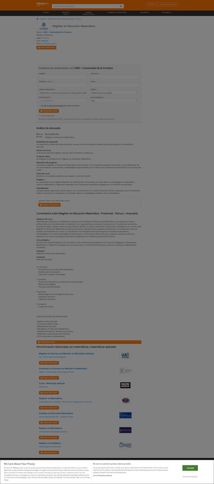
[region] (107, 472)
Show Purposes (190, 476)
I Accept (190, 468)
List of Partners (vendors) (102, 475)
